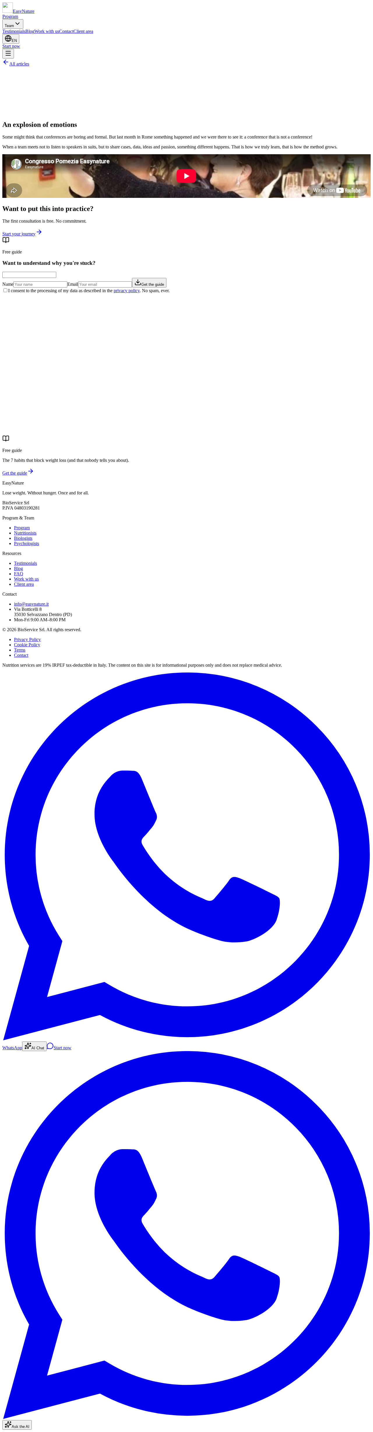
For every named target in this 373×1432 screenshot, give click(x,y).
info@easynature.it (31, 603)
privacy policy (127, 290)
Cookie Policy (27, 644)
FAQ (18, 573)
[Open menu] (8, 53)
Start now (11, 46)
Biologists (23, 538)
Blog (29, 31)
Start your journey (19, 233)
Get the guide (152, 284)
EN (14, 40)
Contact (66, 31)
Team (9, 26)
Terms (19, 649)
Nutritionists (25, 532)
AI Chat (37, 1048)
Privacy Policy (27, 639)
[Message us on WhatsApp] (186, 1417)
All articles (19, 63)
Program (10, 16)
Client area (83, 31)
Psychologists (26, 543)
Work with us (46, 31)
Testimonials (13, 31)
